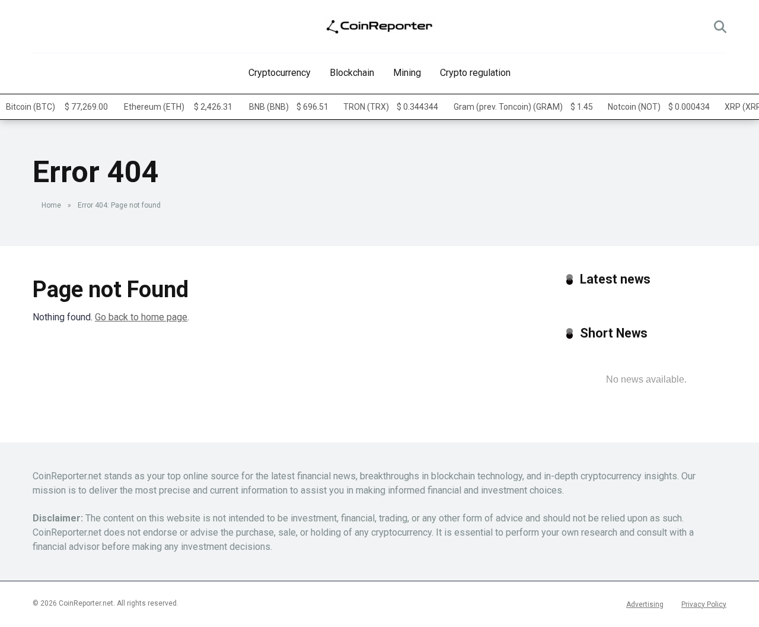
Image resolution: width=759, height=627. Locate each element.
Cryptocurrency (279, 72)
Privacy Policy (703, 604)
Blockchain (352, 72)
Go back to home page (141, 317)
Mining (407, 72)
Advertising (645, 604)
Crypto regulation (475, 72)
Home (51, 205)
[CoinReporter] (379, 27)
